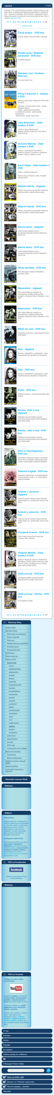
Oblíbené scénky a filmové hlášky (15, 762)
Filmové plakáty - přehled (18, 1086)
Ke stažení (8, 1050)
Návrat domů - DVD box (31, 247)
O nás (6, 1031)
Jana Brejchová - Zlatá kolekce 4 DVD (30, 124)
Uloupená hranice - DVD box (33, 532)
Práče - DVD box (27, 390)
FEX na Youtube (15, 974)
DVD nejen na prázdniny (16, 634)
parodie (12, 698)
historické (12, 682)
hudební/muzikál (15, 685)
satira (11, 717)
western (12, 729)
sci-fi (10, 720)
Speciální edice (11, 631)
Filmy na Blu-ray (12, 656)
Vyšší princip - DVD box (31, 573)
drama (11, 666)
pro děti (10, 742)
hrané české (11, 663)
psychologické (14, 710)
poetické (12, 701)
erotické (12, 675)
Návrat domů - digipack (30, 227)
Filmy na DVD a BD (15, 1077)
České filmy (11, 755)
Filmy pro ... (11, 640)
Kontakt (6, 1045)
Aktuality (7, 1091)
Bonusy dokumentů (14, 758)
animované (11, 736)
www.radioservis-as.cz (12, 854)
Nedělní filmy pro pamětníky (17, 644)
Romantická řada (13, 650)
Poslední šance (13, 647)
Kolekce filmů (11, 628)
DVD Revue (10, 653)
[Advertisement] (16, 798)
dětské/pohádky (15, 669)
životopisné (13, 733)
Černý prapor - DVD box (31, 32)
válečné (12, 726)
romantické (13, 714)
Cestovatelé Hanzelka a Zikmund (15, 770)
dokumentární (12, 739)
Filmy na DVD (11, 660)
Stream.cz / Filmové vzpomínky (20, 1082)
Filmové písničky (12, 766)
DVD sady (11, 745)
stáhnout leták (15, 18)
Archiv (6, 1040)
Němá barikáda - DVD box (32, 267)
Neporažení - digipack (30, 288)
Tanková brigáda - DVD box (33, 471)
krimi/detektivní (14, 691)
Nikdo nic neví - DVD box (31, 329)
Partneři (6, 1035)
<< (8, 22)
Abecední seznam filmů (16, 779)
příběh (11, 707)
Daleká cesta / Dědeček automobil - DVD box (30, 54)
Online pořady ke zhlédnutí (15, 1054)
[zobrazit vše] (27, 26)
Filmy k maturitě (13, 637)
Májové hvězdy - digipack (32, 186)
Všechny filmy (14, 622)
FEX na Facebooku (17, 862)
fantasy (11, 679)
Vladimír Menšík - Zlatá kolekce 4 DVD (30, 554)
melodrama (13, 694)
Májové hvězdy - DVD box (32, 206)
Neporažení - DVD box (30, 308)
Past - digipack (26, 349)
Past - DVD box (26, 369)
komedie (12, 688)
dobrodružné (14, 672)
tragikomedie (14, 723)
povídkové (13, 704)
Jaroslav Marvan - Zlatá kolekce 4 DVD (30, 145)
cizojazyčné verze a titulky (17, 749)
